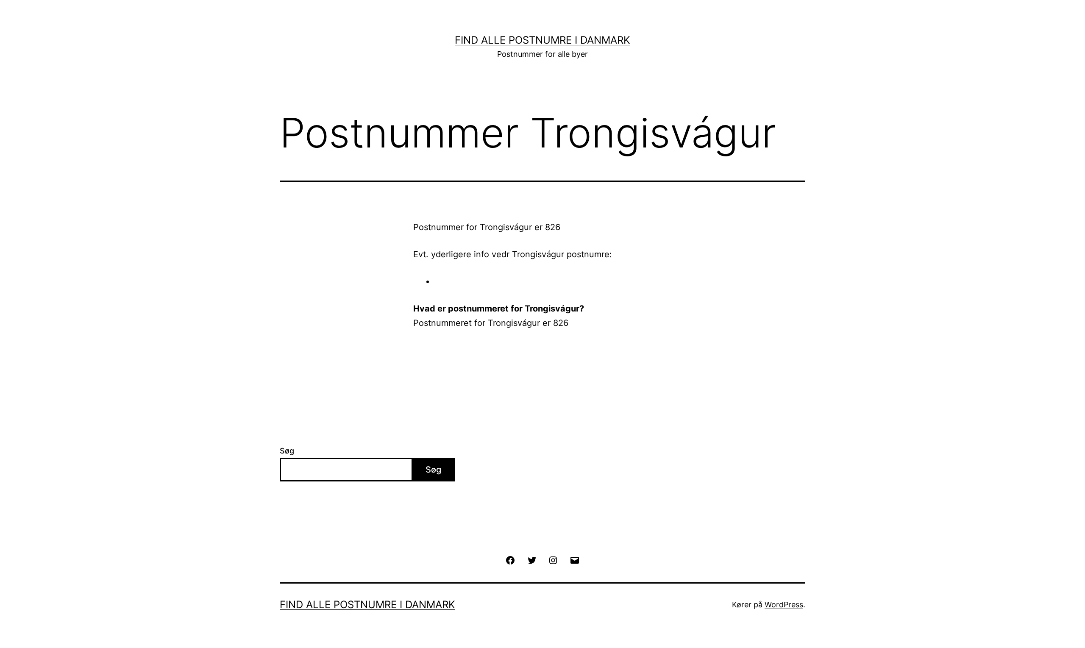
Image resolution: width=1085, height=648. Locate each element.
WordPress (784, 604)
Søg (287, 450)
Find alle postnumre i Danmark (542, 40)
